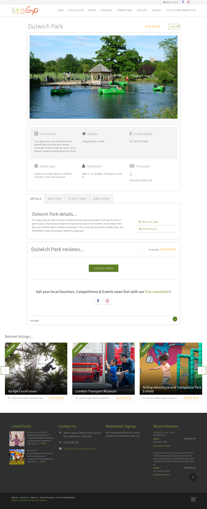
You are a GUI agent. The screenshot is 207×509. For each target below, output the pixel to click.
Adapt (33, 500)
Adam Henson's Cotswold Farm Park (173, 452)
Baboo (44, 500)
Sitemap (14, 497)
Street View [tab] (77, 198)
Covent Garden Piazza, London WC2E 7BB (29, 398)
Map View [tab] (54, 198)
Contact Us (24, 497)
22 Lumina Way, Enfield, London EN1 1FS (97, 398)
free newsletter (157, 291)
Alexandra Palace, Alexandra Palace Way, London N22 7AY (172, 398)
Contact (157, 10)
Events (92, 10)
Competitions (124, 10)
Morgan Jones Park (163, 432)
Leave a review (103, 268)
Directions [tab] (101, 198)
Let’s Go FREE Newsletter (181, 10)
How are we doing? (37, 432)
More (43, 443)
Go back (34, 320)
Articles (142, 10)
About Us (32, 450)
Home (61, 10)
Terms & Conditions (47, 497)
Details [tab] (35, 198)
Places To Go (76, 10)
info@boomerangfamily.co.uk (80, 448)
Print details (149, 228)
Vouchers (106, 10)
